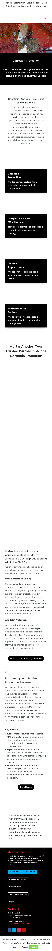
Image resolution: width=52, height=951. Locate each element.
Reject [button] (25, 947)
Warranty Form (15, 887)
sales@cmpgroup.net (21, 923)
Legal (11, 902)
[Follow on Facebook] (9, 930)
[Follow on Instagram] (19, 930)
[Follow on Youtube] (24, 930)
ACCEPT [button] (34, 947)
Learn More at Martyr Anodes (26, 658)
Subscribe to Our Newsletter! (22, 872)
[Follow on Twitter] (14, 930)
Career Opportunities (17, 879)
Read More (26, 787)
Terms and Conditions (18, 894)
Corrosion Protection (15, 3)
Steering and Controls (35, 6)
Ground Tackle (33, 3)
